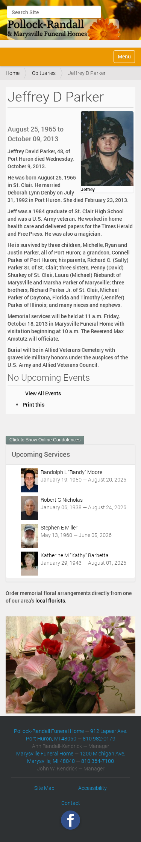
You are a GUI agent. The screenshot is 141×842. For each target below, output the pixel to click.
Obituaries (44, 72)
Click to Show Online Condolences (44, 440)
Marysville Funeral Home (44, 753)
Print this (33, 404)
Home (13, 72)
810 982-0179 (99, 738)
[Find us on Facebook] (70, 819)
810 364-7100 (97, 760)
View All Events (43, 393)
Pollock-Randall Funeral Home (49, 730)
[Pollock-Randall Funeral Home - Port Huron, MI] (64, 23)
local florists (50, 600)
